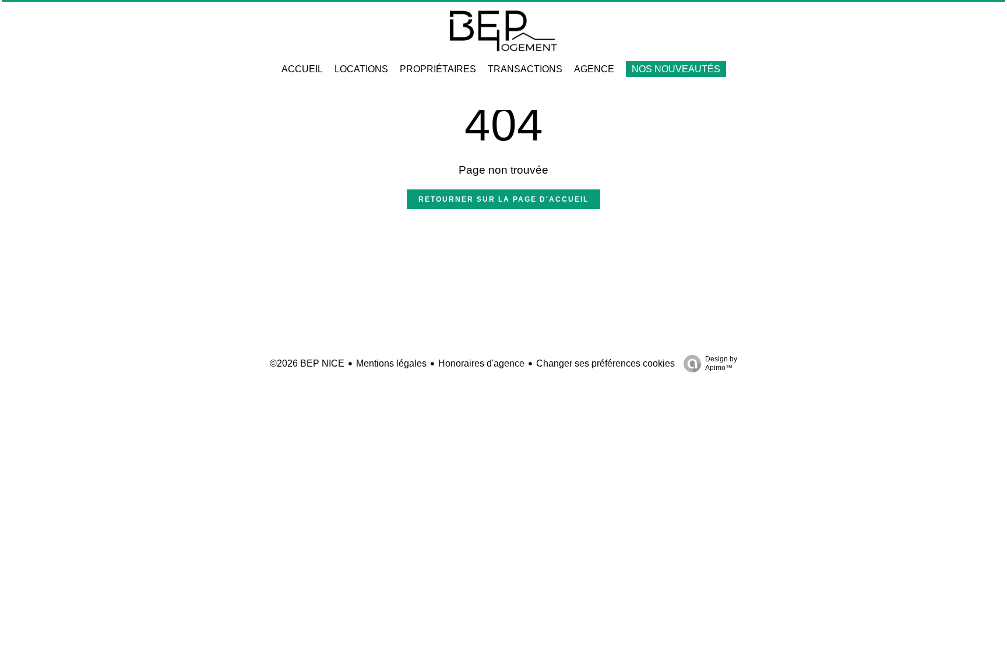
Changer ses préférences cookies (605, 363)
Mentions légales (391, 363)
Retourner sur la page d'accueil (503, 199)
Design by (721, 363)
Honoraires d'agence (481, 363)
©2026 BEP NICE (307, 363)
